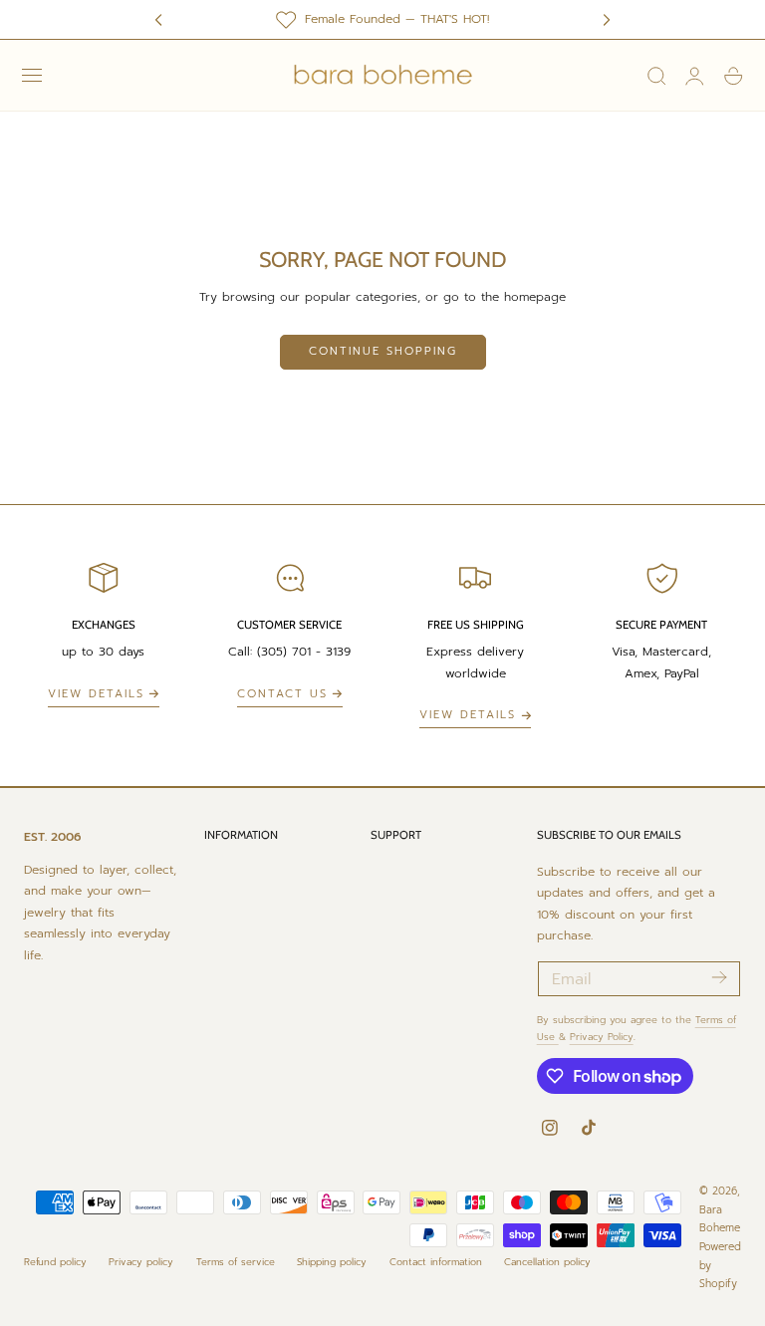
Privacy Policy (602, 1036)
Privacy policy (141, 1261)
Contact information (435, 1261)
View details (96, 693)
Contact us (282, 693)
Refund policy (55, 1261)
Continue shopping (383, 351)
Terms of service (235, 1261)
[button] (32, 76)
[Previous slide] (158, 20)
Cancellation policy (547, 1261)
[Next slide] (607, 20)
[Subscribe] (718, 977)
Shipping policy (332, 1261)
